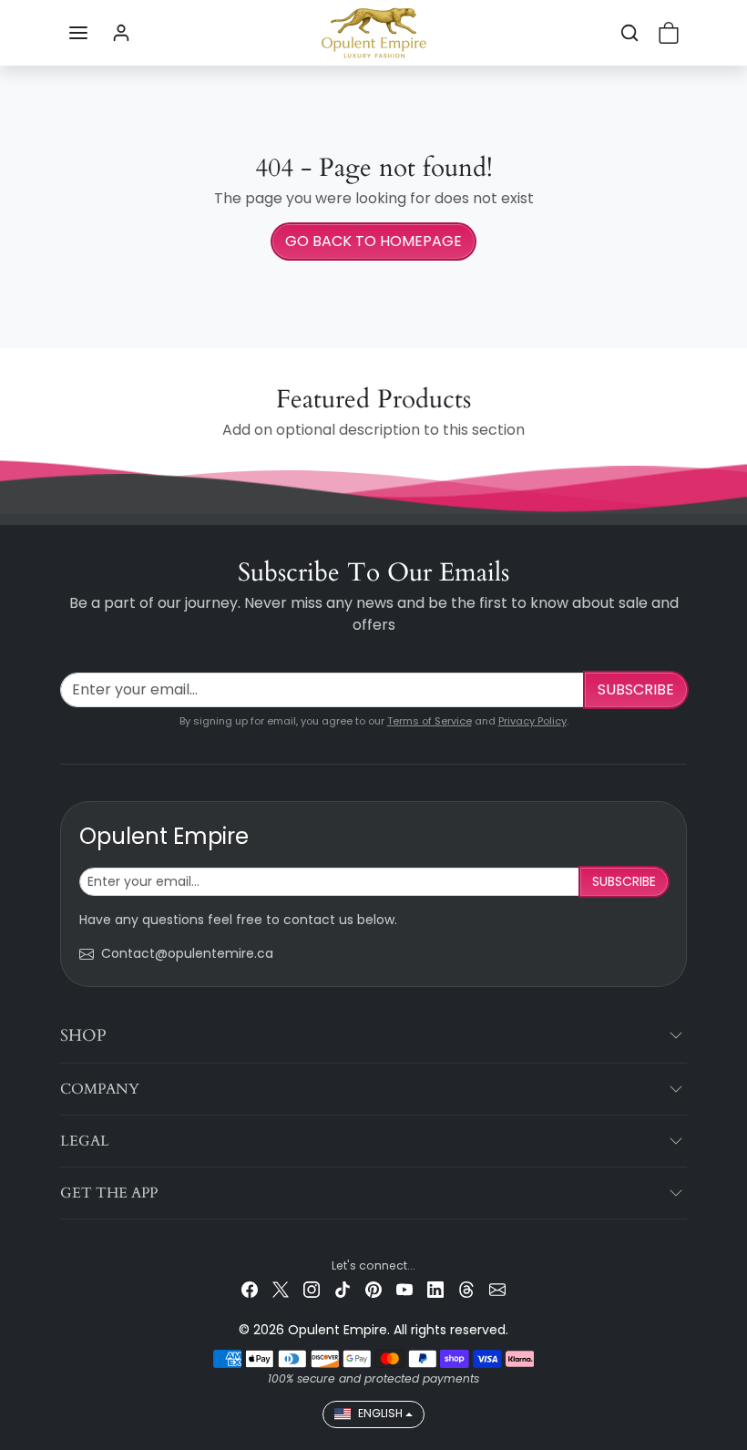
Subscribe (636, 689)
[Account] (121, 32)
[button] (78, 32)
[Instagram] (311, 1289)
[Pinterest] (373, 1289)
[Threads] (466, 1289)
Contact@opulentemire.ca (187, 953)
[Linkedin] (435, 1289)
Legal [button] (84, 1141)
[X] (280, 1289)
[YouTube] (404, 1289)
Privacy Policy (532, 721)
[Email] (497, 1289)
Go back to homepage (373, 241)
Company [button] (99, 1089)
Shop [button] (83, 1035)
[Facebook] (249, 1289)
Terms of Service (429, 721)
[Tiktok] (342, 1289)
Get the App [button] (109, 1193)
